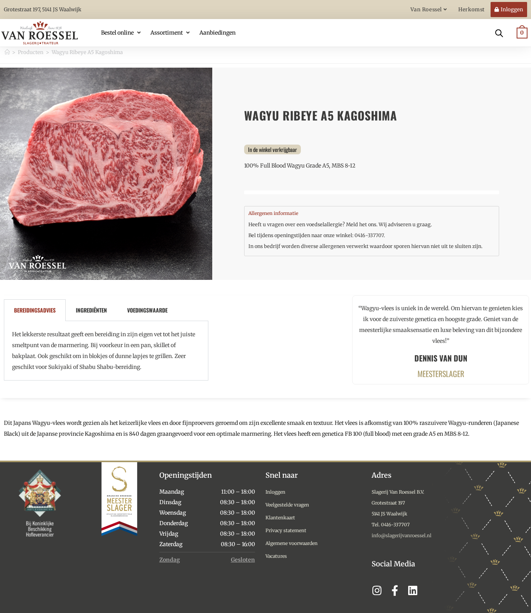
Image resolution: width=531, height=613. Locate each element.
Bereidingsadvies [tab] (35, 310)
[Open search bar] (499, 33)
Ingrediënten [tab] (91, 310)
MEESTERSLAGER (440, 373)
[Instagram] (377, 590)
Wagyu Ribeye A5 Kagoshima (87, 52)
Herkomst (471, 9)
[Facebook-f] (395, 590)
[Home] (7, 52)
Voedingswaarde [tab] (147, 310)
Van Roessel (426, 9)
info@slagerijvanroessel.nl (401, 535)
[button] (122, 32)
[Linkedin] (412, 590)
